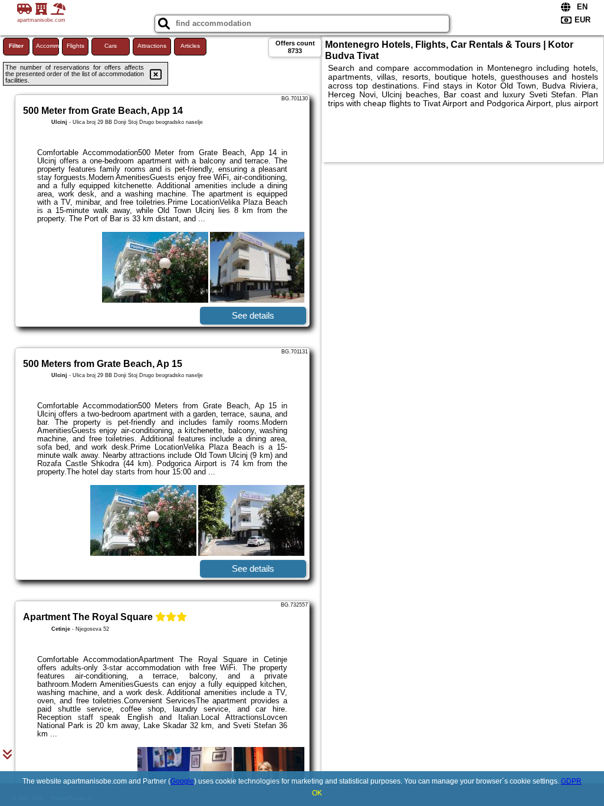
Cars (110, 45)
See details (253, 315)
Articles (190, 45)
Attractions (151, 45)
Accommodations (47, 45)
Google (182, 781)
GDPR (571, 781)
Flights (75, 45)
